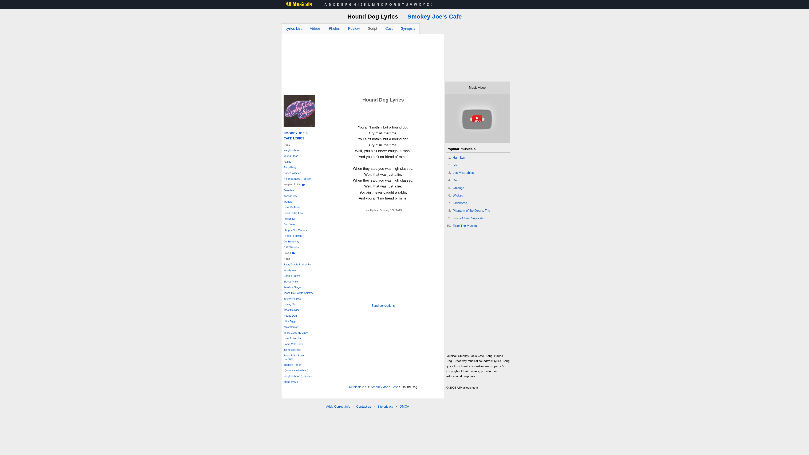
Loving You (290, 304)
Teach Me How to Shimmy (298, 293)
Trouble (288, 201)
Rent (456, 180)
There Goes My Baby (296, 332)
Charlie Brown (292, 275)
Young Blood (291, 156)
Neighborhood (292, 150)
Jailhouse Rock (292, 349)
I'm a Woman (291, 327)
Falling (287, 161)
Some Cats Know (293, 344)
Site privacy (385, 406)
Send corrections (383, 305)
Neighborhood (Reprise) (298, 178)
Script (372, 29)
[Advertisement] (363, 65)
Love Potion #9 (292, 338)
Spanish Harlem (293, 364)
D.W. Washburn (292, 247)
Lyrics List (293, 29)
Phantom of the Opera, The (471, 210)
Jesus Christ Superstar (469, 218)
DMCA (404, 406)
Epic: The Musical (465, 226)
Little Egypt (290, 321)
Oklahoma (460, 203)
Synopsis (408, 29)
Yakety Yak (290, 270)
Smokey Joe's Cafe (434, 16)
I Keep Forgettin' (293, 235)
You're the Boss (292, 298)
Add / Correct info (338, 406)
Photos (334, 29)
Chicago (458, 188)
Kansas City (290, 196)
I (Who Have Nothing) (296, 370)
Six (455, 165)
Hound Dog (290, 315)
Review (354, 29)
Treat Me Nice (292, 310)
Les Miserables (463, 172)
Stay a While (291, 281)
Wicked (458, 195)
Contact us (363, 406)
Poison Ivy (289, 218)
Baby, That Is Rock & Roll (298, 264)
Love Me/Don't (292, 207)
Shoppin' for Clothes (295, 230)
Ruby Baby (290, 167)
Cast (389, 29)
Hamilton (459, 157)
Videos (315, 29)
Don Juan (289, 224)
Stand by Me (291, 381)
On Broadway (291, 241)
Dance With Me (292, 173)
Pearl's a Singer (293, 287)
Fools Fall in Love (294, 213)
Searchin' (289, 190)
